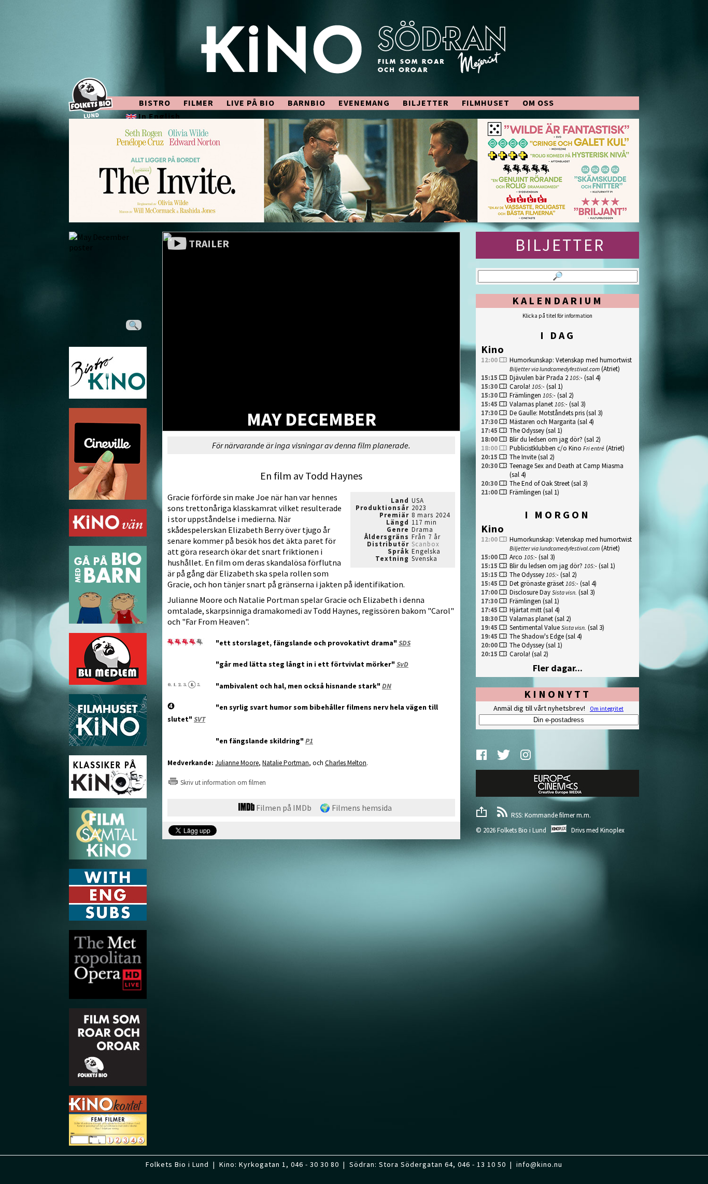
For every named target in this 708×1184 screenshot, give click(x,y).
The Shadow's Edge (536, 636)
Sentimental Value (534, 627)
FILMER (198, 102)
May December (311, 420)
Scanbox (426, 544)
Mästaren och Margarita (542, 421)
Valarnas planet (531, 404)
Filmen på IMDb (282, 807)
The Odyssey (526, 430)
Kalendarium (557, 300)
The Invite (522, 457)
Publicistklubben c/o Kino (545, 448)
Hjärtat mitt (525, 609)
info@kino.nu (539, 1164)
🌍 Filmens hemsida (356, 807)
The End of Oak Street (539, 483)
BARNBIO (306, 102)
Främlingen (525, 395)
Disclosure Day (529, 592)
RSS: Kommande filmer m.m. (549, 815)
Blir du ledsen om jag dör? (546, 439)
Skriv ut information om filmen (222, 782)
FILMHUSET (485, 102)
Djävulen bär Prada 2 (538, 377)
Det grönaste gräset (536, 583)
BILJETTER (426, 102)
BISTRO (155, 102)
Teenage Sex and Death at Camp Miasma (566, 465)
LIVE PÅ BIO (250, 102)
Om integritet (607, 708)
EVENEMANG (364, 102)
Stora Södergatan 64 (416, 1164)
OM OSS (538, 102)
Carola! (519, 386)
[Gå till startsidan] (354, 53)
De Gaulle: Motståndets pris (547, 412)
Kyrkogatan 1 (262, 1164)
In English (158, 116)
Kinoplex (612, 830)
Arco (515, 557)
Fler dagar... (558, 668)
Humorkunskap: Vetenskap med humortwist (570, 360)
